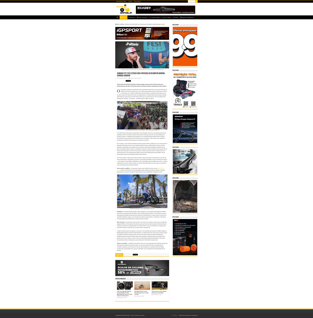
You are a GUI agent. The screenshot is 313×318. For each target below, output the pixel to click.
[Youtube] (185, 2)
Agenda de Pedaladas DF (188, 17)
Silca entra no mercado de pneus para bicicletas (159, 292)
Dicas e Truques (167, 17)
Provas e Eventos (137, 78)
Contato (130, 1)
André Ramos (194, 315)
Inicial (117, 24)
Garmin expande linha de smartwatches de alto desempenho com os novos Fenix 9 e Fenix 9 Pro (124, 293)
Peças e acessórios (143, 17)
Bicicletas (132, 17)
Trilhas (176, 17)
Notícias (124, 17)
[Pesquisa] (196, 1)
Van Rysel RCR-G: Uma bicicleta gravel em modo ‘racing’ (141, 293)
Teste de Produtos (155, 17)
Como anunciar (137, 1)
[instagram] (186, 2)
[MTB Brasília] (124, 9)
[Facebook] (181, 2)
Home (117, 17)
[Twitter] (183, 2)
